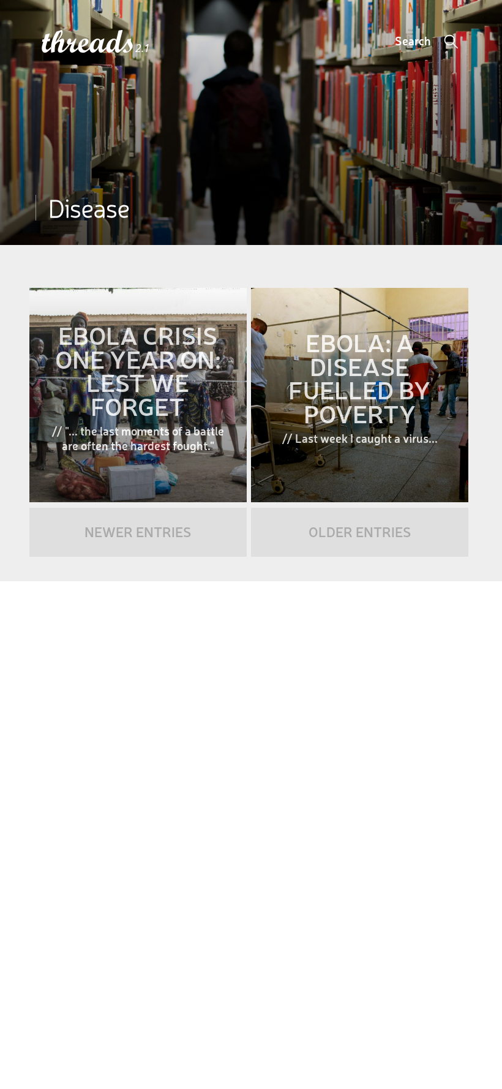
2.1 (142, 48)
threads (88, 42)
